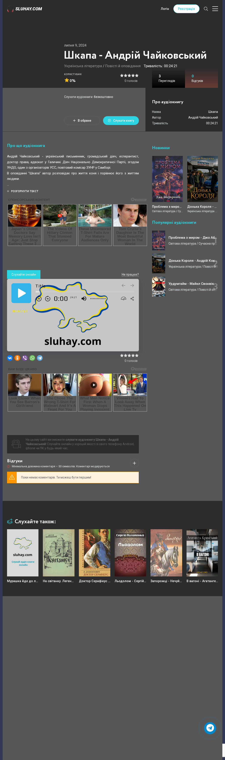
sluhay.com (28, 8)
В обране (84, 120)
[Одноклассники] (17, 358)
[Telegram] (40, 358)
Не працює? (130, 274)
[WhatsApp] (32, 358)
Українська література (83, 66)
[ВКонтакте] (10, 358)
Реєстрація (186, 9)
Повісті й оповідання (123, 66)
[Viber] (25, 358)
